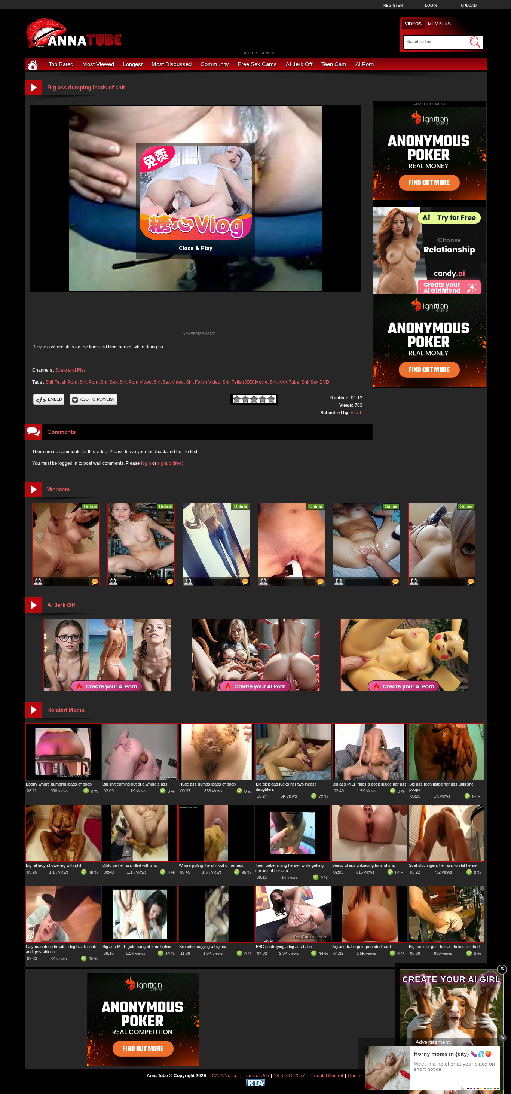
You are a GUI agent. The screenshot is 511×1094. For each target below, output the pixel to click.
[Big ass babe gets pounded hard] (369, 941)
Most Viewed (98, 64)
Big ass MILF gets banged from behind (137, 946)
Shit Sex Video (169, 382)
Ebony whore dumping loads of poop (59, 784)
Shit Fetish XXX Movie (245, 382)
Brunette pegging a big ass (203, 946)
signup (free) (170, 463)
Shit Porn (89, 382)
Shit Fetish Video (203, 382)
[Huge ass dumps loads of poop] (216, 778)
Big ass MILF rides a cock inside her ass (370, 784)
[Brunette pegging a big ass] (216, 941)
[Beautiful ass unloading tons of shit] (369, 859)
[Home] (34, 64)
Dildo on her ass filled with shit (129, 865)
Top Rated (61, 64)
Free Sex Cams (257, 64)
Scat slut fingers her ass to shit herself (443, 865)
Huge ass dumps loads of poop (207, 784)
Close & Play (195, 248)
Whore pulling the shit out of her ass (211, 865)
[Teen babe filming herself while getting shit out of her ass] (293, 859)
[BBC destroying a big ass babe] (293, 941)
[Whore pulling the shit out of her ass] (216, 859)
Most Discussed (172, 64)
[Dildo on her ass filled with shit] (139, 859)
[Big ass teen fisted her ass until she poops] (446, 778)
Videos (413, 24)
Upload (469, 5)
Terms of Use (255, 1075)
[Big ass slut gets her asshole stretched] (446, 941)
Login (431, 5)
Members (439, 24)
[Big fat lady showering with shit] (63, 859)
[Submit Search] (475, 42)
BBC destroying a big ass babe (284, 946)
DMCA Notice (224, 1075)
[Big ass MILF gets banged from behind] (139, 941)
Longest (133, 64)
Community (215, 64)
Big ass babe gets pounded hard (361, 946)
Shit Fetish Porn (61, 382)
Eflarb (356, 412)
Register (393, 5)
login (146, 463)
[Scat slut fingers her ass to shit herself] (446, 859)
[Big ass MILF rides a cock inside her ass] (370, 778)
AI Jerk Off (299, 64)
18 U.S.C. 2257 (289, 1075)
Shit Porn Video (136, 382)
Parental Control (326, 1075)
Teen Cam (333, 64)
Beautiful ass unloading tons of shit (363, 865)
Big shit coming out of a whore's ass (135, 784)
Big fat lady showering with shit (53, 865)
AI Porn (364, 64)
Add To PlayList (97, 399)
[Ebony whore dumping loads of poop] (63, 778)
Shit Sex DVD (315, 382)
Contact (356, 1075)
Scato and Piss (70, 370)
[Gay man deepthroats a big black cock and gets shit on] (63, 941)
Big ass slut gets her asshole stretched (444, 946)
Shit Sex (109, 382)
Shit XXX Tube (284, 382)
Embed (55, 399)
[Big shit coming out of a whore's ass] (139, 778)
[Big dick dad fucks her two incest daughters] (293, 778)
